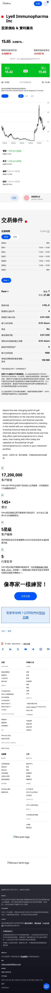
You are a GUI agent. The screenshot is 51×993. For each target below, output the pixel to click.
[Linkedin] (10, 649)
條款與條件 (29, 923)
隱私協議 (37, 923)
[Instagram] (40, 649)
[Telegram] (33, 649)
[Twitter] (18, 649)
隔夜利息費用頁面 (26, 59)
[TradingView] (48, 649)
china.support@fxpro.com (11, 964)
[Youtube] (25, 649)
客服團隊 (24, 956)
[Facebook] (2, 649)
